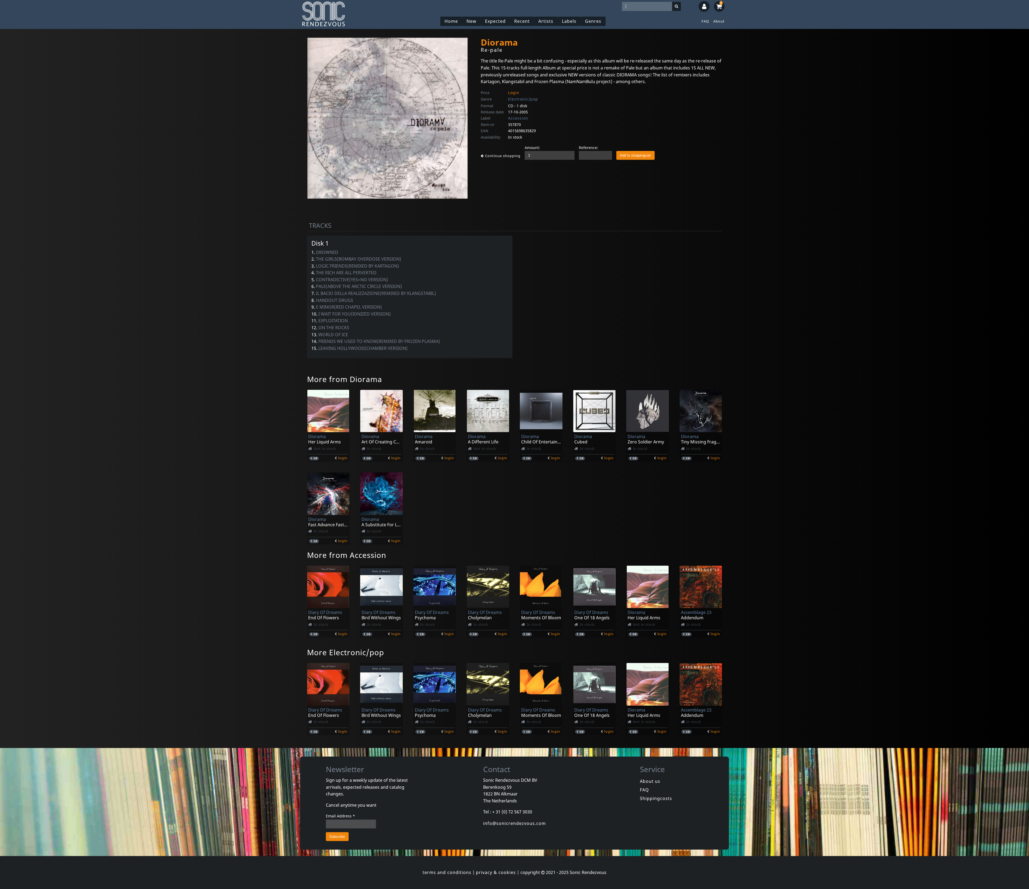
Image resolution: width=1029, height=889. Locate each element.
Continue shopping (502, 155)
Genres (593, 21)
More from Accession (346, 555)
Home (451, 21)
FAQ (705, 21)
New (471, 21)
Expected (495, 21)
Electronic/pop (523, 99)
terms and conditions (447, 872)
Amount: (532, 147)
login (343, 457)
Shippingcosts (656, 798)
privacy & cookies (496, 872)
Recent (522, 21)
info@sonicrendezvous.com (514, 823)
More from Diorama (344, 379)
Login (513, 92)
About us (650, 781)
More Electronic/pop (345, 652)
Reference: (588, 147)
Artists (545, 21)
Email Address (340, 815)
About (719, 21)
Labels (569, 21)
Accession (518, 118)
